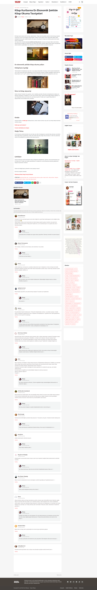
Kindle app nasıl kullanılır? (20, 125)
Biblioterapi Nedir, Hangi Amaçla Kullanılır (24, 174)
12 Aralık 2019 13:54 (21, 360)
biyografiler (68, 289)
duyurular (72, 301)
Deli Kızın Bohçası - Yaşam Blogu (29, 587)
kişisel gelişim (68, 314)
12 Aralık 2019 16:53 (21, 392)
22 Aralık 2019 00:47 (25, 380)
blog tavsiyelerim (76, 291)
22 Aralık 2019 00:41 (25, 232)
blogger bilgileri (69, 294)
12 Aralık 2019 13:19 (21, 334)
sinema (78, 319)
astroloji (76, 280)
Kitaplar (56, 177)
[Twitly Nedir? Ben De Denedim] (68, 76)
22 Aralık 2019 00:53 (25, 536)
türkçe (23, 179)
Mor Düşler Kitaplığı (23, 476)
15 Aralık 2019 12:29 (21, 498)
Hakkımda (81, 587)
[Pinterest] (35, 183)
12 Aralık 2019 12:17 (21, 309)
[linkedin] (82, 582)
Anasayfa (62, 587)
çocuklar (73, 324)
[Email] (37, 183)
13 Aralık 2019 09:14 (21, 456)
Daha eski (59, 575)
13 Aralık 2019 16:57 (21, 477)
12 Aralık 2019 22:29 (21, 415)
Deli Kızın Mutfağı (69, 273)
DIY (76, 268)
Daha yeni (16, 575)
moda (79, 314)
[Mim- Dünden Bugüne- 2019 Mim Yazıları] (68, 87)
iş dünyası (67, 312)
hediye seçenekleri (69, 310)
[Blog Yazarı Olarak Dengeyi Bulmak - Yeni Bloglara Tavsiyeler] (68, 70)
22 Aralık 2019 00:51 (25, 487)
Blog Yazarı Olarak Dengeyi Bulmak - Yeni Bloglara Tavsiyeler (77, 69)
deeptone (20, 434)
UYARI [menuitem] (70, 2)
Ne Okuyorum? (70, 94)
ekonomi (67, 305)
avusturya (67, 282)
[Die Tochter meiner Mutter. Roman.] (68, 105)
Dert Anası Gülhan (22, 333)
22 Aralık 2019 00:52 (25, 513)
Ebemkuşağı (21, 414)
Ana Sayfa (17, 7)
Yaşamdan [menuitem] (40, 2)
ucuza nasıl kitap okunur (31, 179)
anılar (72, 280)
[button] (79, 2)
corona (76, 296)
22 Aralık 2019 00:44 (25, 322)
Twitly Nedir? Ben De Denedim (76, 75)
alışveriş (67, 280)
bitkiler (78, 287)
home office (77, 310)
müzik (73, 317)
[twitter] (71, 582)
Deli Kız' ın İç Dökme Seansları (71, 271)
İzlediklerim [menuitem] (63, 2)
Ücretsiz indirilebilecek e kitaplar (22, 127)
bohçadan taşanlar (69, 296)
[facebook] (69, 57)
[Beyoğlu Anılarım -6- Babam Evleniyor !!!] (68, 82)
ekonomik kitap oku (24, 7)
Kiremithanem (21, 215)
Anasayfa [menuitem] (25, 2)
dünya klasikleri (69, 303)
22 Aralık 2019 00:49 (25, 425)
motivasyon (68, 317)
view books (77, 120)
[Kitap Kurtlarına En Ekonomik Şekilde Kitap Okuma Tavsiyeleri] (21, 194)
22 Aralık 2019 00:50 (25, 467)
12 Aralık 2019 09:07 (21, 217)
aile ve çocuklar (73, 278)
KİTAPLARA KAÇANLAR (24, 391)
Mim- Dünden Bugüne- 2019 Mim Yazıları (77, 86)
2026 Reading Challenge (72, 113)
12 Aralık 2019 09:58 (21, 264)
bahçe (72, 282)
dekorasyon (68, 298)
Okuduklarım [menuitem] (55, 2)
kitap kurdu (45, 177)
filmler (67, 307)
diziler (67, 301)
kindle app (25, 120)
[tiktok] (79, 582)
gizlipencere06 (22, 288)
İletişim (75, 587)
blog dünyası (68, 291)
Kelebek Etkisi (21, 525)
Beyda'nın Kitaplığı (22, 454)
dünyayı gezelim (77, 303)
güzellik (78, 307)
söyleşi (76, 321)
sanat (77, 317)
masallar (74, 314)
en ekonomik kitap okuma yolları (36, 177)
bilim (74, 287)
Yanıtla (16, 227)
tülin (19, 359)
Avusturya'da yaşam (70, 268)
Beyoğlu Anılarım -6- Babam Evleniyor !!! (76, 81)
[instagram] (73, 582)
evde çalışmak (74, 305)
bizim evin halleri (75, 289)
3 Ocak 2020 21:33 (21, 547)
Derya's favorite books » (77, 107)
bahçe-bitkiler (68, 284)
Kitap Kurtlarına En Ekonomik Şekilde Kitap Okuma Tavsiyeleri (20, 201)
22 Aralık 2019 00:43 (25, 277)
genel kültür (72, 307)
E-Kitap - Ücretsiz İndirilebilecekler (72, 275)
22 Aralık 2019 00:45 (25, 348)
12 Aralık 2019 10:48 (21, 289)
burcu (19, 263)
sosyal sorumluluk (69, 321)
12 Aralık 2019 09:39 (21, 244)
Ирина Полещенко (23, 243)
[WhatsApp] (32, 183)
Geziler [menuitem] (47, 2)
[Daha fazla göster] (40, 183)
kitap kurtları (51, 177)
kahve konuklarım (75, 312)
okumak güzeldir (18, 179)
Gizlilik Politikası (69, 587)
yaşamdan (68, 324)
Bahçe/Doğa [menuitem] (32, 2)
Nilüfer (19, 308)
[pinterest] (76, 582)
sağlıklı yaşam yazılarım (70, 319)
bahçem (74, 284)
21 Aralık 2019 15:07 (21, 527)
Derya (23, 231)
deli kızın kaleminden (76, 298)
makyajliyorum (21, 546)
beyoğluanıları (68, 287)
